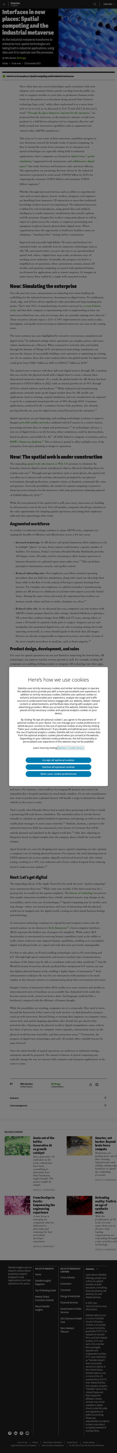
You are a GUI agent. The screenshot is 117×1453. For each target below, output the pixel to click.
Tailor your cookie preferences (58, 773)
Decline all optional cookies (58, 767)
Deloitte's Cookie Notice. (71, 747)
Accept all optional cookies (58, 760)
